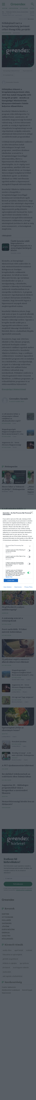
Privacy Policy (28, 587)
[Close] (32, 513)
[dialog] (18, 550)
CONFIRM (10, 580)
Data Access (18, 587)
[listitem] (18, 546)
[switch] (28, 550)
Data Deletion (8, 587)
